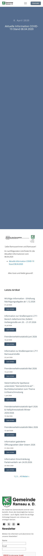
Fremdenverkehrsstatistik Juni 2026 (20, 336)
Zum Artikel (10, 309)
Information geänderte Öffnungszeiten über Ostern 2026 (19, 443)
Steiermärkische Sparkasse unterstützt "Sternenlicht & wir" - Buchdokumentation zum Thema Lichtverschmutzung (19, 387)
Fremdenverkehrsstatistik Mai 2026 (20, 368)
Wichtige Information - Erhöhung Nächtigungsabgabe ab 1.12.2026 (19, 300)
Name (4, 540)
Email (4, 546)
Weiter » (25, 476)
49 (21, 476)
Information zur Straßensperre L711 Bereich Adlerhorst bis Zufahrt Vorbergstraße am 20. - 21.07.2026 (20, 319)
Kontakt (35, 3)
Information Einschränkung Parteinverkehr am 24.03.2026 (18, 460)
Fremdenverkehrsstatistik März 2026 (21, 427)
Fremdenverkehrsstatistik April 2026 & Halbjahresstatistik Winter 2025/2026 (21, 409)
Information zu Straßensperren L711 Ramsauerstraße (21, 352)
